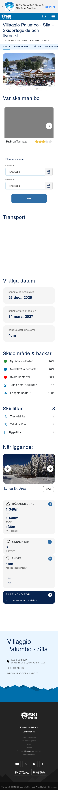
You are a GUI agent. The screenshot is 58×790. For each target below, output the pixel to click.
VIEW (48, 489)
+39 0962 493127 (15, 668)
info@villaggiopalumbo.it (22, 673)
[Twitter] (25, 764)
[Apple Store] (38, 772)
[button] (44, 16)
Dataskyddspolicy (29, 741)
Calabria (33, 600)
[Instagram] (34, 764)
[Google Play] (22, 772)
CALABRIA (9, 40)
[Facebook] (42, 764)
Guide (6, 46)
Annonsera (29, 731)
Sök (29, 198)
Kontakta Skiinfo (29, 727)
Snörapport (22, 46)
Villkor (29, 744)
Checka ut (9, 179)
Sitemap (29, 748)
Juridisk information (29, 737)
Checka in (9, 165)
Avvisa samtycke (29, 754)
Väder (38, 46)
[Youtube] (17, 764)
